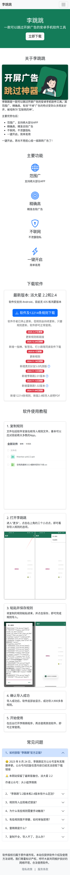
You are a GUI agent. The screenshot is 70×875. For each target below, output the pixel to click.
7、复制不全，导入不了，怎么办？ (25, 836)
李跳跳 (7, 4)
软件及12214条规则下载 (37, 313)
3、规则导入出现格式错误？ (21, 802)
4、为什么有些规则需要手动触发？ (25, 811)
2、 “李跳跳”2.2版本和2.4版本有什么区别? (29, 793)
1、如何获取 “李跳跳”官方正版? (23, 752)
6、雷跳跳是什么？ (16, 828)
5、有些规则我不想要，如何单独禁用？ (28, 819)
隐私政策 (27, 869)
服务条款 (43, 869)
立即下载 (35, 36)
